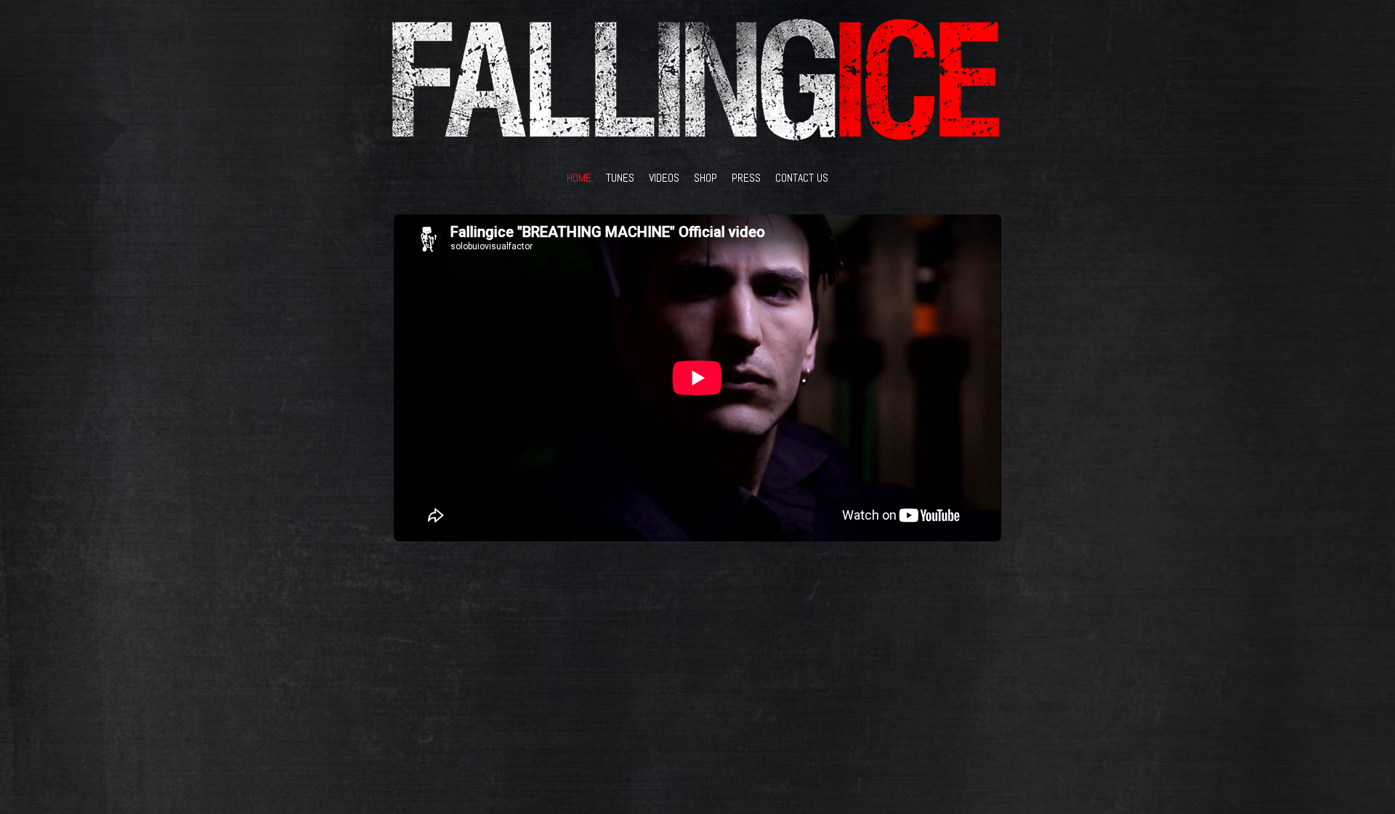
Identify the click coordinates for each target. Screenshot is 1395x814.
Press (746, 177)
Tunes (620, 177)
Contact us (801, 177)
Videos (664, 177)
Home (579, 177)
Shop (705, 177)
